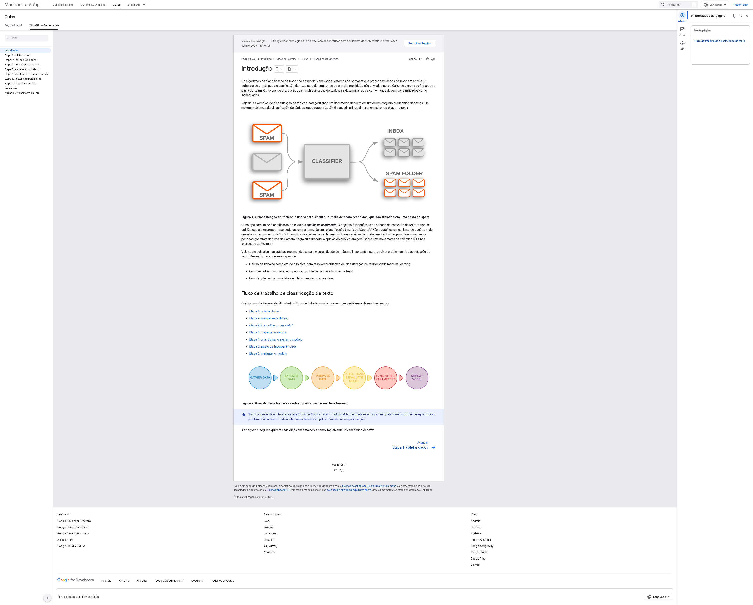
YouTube (269, 552)
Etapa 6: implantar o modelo (268, 353)
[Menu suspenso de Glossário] (145, 4)
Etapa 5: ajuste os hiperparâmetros (273, 346)
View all (475, 564)
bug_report (734, 16)
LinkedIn (269, 539)
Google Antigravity (482, 546)
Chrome (476, 527)
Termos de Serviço (69, 596)
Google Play (478, 558)
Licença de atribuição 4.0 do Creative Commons (369, 485)
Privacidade (91, 596)
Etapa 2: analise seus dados (268, 318)
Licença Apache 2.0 (278, 489)
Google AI (197, 580)
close (746, 16)
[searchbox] (26, 38)
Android (475, 520)
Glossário (134, 4)
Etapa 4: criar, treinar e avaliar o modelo (275, 339)
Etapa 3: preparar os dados (267, 332)
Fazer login (741, 4)
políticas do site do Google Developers (349, 489)
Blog (266, 520)
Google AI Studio (481, 539)
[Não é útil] (433, 59)
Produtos (266, 58)
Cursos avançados (93, 4)
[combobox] (678, 4)
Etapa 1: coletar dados (264, 311)
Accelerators (65, 539)
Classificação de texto (44, 25)
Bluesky (269, 527)
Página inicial (13, 25)
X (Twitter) (270, 546)
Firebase (476, 533)
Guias (116, 4)
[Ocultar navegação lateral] (47, 598)
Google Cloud (479, 552)
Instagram (270, 533)
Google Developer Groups (73, 527)
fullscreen (740, 16)
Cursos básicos (63, 4)
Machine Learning (22, 4)
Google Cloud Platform (170, 580)
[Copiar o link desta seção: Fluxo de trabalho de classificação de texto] (337, 293)
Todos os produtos (222, 580)
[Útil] (427, 59)
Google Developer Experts (73, 533)
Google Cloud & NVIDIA (71, 546)
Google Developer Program (74, 520)
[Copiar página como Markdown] (289, 69)
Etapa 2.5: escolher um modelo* (271, 325)
